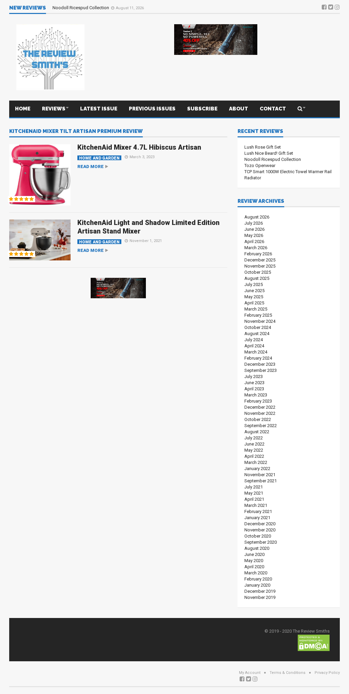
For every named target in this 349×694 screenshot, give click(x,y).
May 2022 (253, 450)
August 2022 (256, 431)
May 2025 (253, 296)
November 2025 (259, 266)
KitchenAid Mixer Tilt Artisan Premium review (76, 131)
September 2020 (260, 542)
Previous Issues (152, 109)
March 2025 (255, 309)
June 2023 (254, 382)
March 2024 (255, 351)
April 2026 (254, 241)
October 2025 (257, 272)
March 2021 (255, 505)
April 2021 (254, 499)
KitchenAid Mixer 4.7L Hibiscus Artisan (139, 147)
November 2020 (259, 529)
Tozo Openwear (259, 165)
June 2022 (254, 444)
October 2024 (257, 327)
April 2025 (254, 302)
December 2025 (259, 259)
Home (22, 109)
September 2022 (260, 425)
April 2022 (254, 456)
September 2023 (260, 370)
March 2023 (255, 394)
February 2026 (258, 253)
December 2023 (259, 364)
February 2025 (258, 315)
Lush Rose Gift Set (262, 147)
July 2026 (253, 223)
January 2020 (257, 585)
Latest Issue (98, 109)
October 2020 (257, 536)
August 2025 (256, 278)
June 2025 (254, 290)
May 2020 (253, 560)
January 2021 (257, 517)
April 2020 (254, 566)
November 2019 (259, 597)
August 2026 (256, 217)
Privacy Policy (327, 672)
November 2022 (259, 413)
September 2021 (260, 480)
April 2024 (254, 345)
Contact (273, 109)
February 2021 (258, 511)
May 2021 (253, 493)
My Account (249, 672)
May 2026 (253, 235)
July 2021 (253, 486)
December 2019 (259, 591)
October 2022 (257, 419)
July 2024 (253, 339)
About (238, 109)
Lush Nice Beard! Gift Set (268, 153)
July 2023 (253, 376)
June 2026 (254, 229)
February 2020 (258, 579)
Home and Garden (99, 158)
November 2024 (259, 321)
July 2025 (253, 284)
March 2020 (255, 572)
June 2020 (254, 554)
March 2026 (255, 247)
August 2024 (256, 333)
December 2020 (259, 523)
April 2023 (254, 388)
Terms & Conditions (287, 672)
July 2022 (253, 437)
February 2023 (258, 401)
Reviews (53, 109)
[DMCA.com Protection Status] (314, 642)
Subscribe (202, 109)
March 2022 (255, 462)
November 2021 (259, 474)
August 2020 (256, 548)
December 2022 (259, 407)
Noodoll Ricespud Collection (81, 7)
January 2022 (257, 468)
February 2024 (258, 358)
